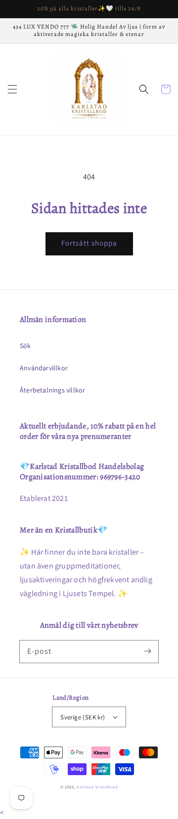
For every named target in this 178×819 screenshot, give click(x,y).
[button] (12, 89)
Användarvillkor (44, 367)
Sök (25, 345)
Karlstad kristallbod (97, 786)
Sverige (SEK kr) (82, 717)
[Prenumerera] (147, 651)
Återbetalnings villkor (52, 390)
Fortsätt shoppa (89, 243)
